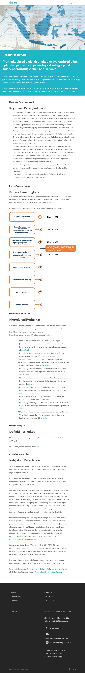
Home (13, 592)
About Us (14, 600)
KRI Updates (49, 600)
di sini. (31, 384)
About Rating (16, 596)
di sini (26, 350)
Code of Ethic (49, 592)
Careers (14, 612)
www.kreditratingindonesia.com (25, 539)
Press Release (49, 596)
